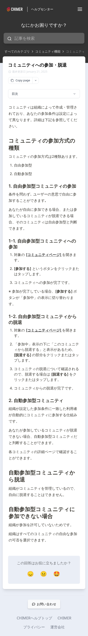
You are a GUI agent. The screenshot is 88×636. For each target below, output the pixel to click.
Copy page (23, 80)
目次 (15, 93)
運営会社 (57, 627)
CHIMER (64, 618)
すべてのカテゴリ (17, 51)
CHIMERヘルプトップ (34, 618)
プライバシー (34, 627)
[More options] (35, 80)
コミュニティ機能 (47, 51)
